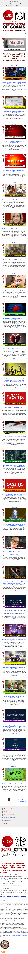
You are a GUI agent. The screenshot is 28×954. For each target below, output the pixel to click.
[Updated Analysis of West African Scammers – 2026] (14, 190)
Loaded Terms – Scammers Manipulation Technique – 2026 (14, 696)
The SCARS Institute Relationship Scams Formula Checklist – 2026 (14, 112)
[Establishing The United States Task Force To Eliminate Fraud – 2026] (14, 601)
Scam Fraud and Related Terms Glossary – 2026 (14, 171)
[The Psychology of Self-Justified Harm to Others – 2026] (14, 132)
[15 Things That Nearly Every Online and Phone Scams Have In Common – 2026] (14, 485)
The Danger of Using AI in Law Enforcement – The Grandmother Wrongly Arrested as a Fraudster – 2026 (14, 553)
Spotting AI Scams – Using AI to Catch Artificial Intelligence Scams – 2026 (14, 83)
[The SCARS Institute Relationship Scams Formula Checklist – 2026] (14, 102)
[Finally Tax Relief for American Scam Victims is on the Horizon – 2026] (14, 774)
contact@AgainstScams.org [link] (12, 885)
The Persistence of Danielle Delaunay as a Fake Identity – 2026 (14, 229)
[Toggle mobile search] (22, 33)
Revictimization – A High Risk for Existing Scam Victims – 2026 (14, 260)
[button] (14, 809)
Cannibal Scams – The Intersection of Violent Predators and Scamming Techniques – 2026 (14, 582)
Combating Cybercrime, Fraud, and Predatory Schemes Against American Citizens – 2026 (14, 725)
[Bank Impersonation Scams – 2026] (14, 281)
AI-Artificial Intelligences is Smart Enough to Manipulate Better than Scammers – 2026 (14, 379)
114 (21, 799)
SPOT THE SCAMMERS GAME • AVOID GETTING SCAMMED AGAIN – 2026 (14, 408)
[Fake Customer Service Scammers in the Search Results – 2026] (14, 427)
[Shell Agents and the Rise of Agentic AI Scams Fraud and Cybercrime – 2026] (14, 630)
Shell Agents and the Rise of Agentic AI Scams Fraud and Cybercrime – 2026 (14, 640)
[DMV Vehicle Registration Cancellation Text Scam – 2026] (14, 658)
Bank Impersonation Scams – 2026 (14, 291)
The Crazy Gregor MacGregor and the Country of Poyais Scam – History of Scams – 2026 (14, 525)
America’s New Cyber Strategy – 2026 (14, 754)
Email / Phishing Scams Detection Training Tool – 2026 (14, 319)
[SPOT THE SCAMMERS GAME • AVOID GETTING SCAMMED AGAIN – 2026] (14, 398)
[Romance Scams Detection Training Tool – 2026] (14, 339)
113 (17, 799)
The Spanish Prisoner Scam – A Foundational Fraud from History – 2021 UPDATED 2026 (14, 466)
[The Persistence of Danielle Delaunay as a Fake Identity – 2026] (14, 219)
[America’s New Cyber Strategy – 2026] (14, 744)
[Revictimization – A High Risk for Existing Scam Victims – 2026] (14, 250)
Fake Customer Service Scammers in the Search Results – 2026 (14, 437)
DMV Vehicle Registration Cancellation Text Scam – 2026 (14, 668)
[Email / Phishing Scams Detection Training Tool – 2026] (14, 309)
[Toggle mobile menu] (25, 33)
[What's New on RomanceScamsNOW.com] (14, 44)
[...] (14, 90)
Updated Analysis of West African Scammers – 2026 (14, 200)
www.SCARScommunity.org (9, 879)
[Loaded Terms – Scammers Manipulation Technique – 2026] (14, 687)
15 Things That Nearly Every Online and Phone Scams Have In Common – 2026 (14, 495)
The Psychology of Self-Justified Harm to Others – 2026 (14, 142)
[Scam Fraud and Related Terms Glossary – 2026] (14, 160)
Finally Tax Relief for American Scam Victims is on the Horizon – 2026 (14, 784)
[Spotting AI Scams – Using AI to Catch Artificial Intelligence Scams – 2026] (14, 73)
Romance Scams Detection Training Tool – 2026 (14, 349)
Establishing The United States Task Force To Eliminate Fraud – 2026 (14, 611)
